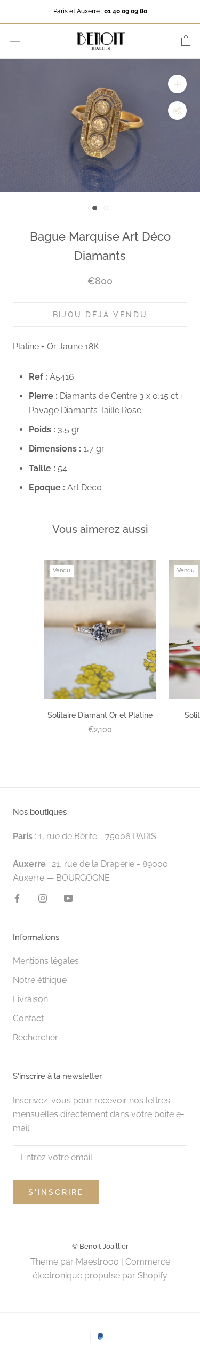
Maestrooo (97, 1262)
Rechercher (35, 1037)
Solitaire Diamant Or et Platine (100, 715)
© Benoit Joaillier (100, 1246)
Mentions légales (46, 961)
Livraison (30, 999)
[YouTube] (68, 898)
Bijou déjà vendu (100, 314)
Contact (28, 1018)
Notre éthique (40, 980)
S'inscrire (56, 1192)
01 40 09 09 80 (125, 11)
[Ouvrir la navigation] (15, 41)
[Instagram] (42, 898)
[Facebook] (17, 898)
